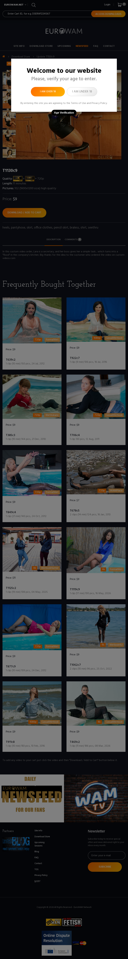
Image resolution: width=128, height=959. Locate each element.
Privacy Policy (99, 103)
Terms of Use (78, 103)
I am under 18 (82, 91)
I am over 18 (48, 91)
